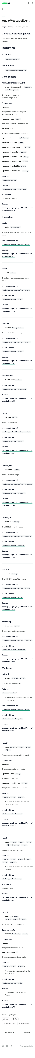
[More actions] (32, 3)
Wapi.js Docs (7, 27)
